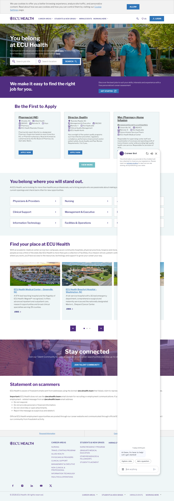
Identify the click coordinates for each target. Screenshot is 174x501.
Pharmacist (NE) (28, 117)
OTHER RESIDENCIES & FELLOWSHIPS (89, 457)
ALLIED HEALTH (57, 454)
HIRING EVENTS (85, 19)
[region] (138, 311)
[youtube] (41, 486)
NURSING (55, 447)
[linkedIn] (32, 486)
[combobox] (23, 61)
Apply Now (26, 152)
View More (87, 165)
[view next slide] (101, 328)
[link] (87, 365)
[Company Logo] (22, 19)
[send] (154, 469)
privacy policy (132, 163)
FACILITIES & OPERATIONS (62, 477)
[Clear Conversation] (147, 153)
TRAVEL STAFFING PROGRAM (63, 450)
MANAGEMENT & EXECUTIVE (63, 464)
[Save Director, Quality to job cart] (103, 118)
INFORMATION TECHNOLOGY (63, 473)
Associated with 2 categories (133, 125)
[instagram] (22, 486)
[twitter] (51, 486)
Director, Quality (78, 117)
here (58, 53)
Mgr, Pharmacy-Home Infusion (131, 119)
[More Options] (122, 469)
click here (59, 51)
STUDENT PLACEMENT (89, 462)
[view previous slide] (73, 328)
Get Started (107, 91)
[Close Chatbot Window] (156, 153)
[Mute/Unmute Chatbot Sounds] (152, 153)
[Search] (137, 18)
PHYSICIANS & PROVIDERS (62, 457)
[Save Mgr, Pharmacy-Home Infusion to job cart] (153, 118)
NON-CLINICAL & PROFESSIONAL (58, 469)
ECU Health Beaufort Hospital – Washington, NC (81, 290)
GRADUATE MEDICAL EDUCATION (88, 451)
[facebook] (13, 486)
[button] (157, 18)
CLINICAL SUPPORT (59, 461)
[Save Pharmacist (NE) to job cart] (54, 118)
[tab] (84, 328)
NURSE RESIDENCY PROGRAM (92, 447)
